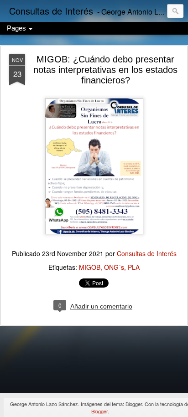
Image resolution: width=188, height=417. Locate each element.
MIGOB (89, 267)
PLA (134, 267)
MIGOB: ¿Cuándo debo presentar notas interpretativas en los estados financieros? (105, 69)
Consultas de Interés (147, 253)
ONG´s (114, 267)
